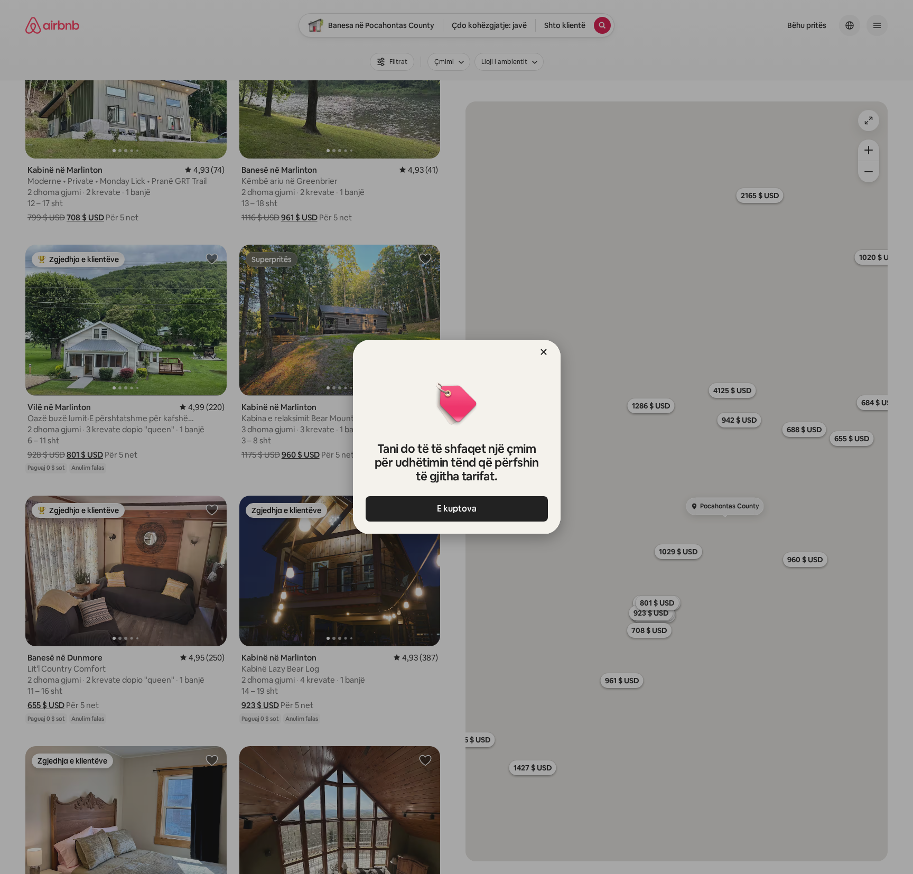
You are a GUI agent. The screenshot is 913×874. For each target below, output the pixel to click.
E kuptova (457, 508)
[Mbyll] (543, 352)
